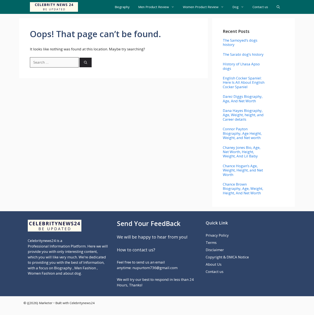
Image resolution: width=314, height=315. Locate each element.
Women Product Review (201, 7)
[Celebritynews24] (54, 7)
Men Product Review (153, 7)
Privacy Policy (217, 235)
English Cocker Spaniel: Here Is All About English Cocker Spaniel (243, 82)
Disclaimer (215, 249)
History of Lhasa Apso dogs (241, 66)
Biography (122, 7)
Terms (211, 242)
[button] (278, 7)
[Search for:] (54, 62)
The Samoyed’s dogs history (240, 42)
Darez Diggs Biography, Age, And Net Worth (243, 98)
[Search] (85, 62)
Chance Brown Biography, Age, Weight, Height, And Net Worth (243, 188)
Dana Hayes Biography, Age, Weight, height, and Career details (243, 115)
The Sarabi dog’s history (243, 54)
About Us (214, 264)
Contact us (260, 7)
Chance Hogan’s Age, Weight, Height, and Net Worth (243, 170)
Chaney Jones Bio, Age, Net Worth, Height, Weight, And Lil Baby (241, 152)
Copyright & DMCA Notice (227, 257)
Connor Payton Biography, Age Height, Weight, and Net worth (242, 133)
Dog (235, 7)
